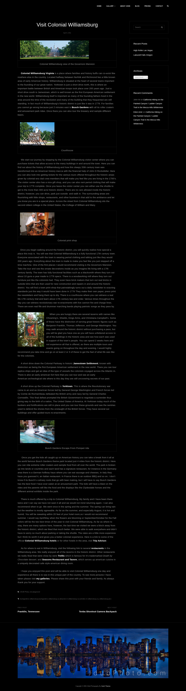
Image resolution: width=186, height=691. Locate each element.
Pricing (147, 6)
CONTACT (159, 6)
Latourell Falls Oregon (143, 55)
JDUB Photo (24, 592)
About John (125, 6)
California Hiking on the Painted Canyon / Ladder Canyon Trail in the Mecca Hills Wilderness (148, 104)
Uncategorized (35, 592)
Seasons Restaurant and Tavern (59, 559)
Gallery (109, 6)
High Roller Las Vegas (143, 50)
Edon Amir (137, 112)
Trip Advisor (99, 540)
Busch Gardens (80, 107)
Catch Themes (105, 686)
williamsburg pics (105, 599)
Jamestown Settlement (85, 363)
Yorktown (67, 386)
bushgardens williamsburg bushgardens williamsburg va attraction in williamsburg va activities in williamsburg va (59, 599)
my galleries (43, 578)
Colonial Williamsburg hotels (41, 540)
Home (99, 6)
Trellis (61, 556)
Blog (137, 6)
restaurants (97, 548)
